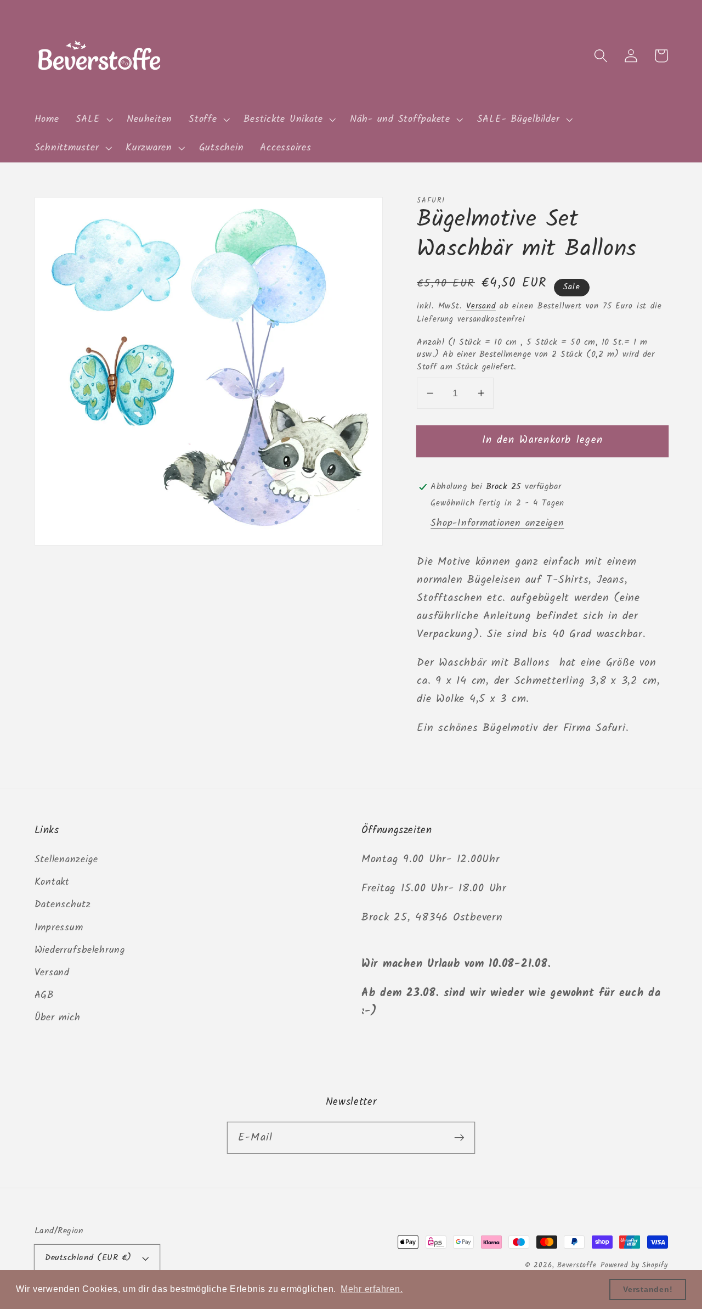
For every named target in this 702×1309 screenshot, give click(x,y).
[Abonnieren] (459, 1137)
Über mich (58, 1017)
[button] (93, 119)
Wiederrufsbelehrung (80, 950)
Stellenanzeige (67, 859)
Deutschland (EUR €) (88, 1258)
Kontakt (52, 882)
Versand (481, 306)
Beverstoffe (577, 1265)
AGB (44, 995)
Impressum (59, 927)
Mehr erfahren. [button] (372, 1289)
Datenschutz (63, 904)
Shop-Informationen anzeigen (497, 523)
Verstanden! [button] (647, 1289)
